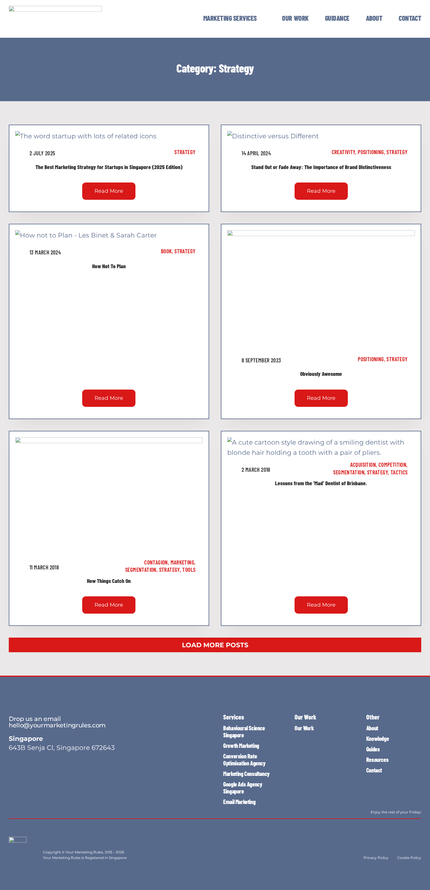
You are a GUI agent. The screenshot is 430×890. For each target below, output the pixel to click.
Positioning (371, 151)
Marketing (183, 562)
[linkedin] (32, 809)
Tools (188, 569)
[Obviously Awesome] (321, 235)
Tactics (399, 472)
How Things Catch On (109, 580)
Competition (392, 464)
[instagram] (11, 809)
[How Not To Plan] (86, 235)
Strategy (184, 151)
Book (166, 250)
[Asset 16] (18, 840)
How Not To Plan (109, 265)
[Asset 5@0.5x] (55, 9)
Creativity (343, 151)
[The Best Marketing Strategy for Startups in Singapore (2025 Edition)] (85, 136)
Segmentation (140, 569)
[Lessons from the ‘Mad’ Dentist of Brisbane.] (321, 442)
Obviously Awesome (321, 373)
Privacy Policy (376, 857)
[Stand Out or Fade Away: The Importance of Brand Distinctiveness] (273, 136)
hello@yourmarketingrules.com (57, 725)
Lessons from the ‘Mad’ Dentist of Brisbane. (321, 482)
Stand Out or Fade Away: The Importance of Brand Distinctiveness (321, 166)
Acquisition (363, 464)
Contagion (156, 562)
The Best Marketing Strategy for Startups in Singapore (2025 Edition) (109, 166)
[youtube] (21, 809)
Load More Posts (215, 645)
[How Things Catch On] (109, 442)
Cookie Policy (409, 857)
